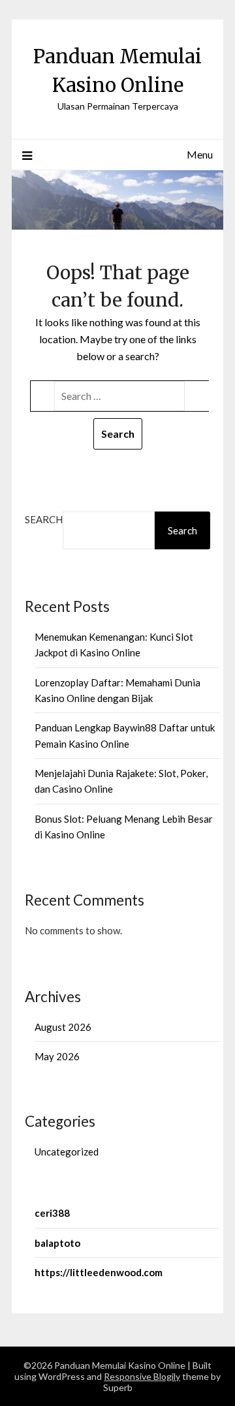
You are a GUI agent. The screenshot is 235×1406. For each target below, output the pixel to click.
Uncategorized (67, 1151)
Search (44, 519)
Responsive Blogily (142, 1376)
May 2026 (57, 1056)
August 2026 (63, 1027)
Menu (200, 154)
